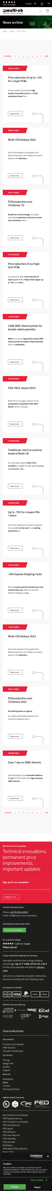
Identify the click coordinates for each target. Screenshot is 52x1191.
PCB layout (8, 1128)
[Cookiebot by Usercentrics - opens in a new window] (31, 1156)
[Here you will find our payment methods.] (7, 994)
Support (6, 1070)
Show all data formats (13, 1030)
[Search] (41, 11)
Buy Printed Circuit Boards (15, 1115)
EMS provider (9, 1142)
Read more (14, 113)
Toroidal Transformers (13, 1051)
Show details (37, 1180)
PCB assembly (9, 1138)
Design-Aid (8, 1063)
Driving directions (11, 1089)
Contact (28, 3)
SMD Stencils (9, 1047)
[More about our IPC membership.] (26, 1104)
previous (7, 55)
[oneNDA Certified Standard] (15, 1104)
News (5, 1082)
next (46, 55)
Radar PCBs (8, 1152)
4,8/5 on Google (22, 943)
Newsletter (8, 1079)
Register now (10, 896)
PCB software (9, 1131)
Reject (37, 1187)
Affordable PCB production (15, 1148)
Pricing (6, 1060)
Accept (14, 1187)
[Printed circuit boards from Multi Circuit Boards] (13, 11)
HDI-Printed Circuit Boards (15, 1121)
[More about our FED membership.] (42, 1104)
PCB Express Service (12, 1118)
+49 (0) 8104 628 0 (19, 912)
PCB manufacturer (11, 1125)
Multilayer (7, 1145)
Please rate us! (10, 947)
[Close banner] (48, 1156)
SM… (22, 468)
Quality (6, 1066)
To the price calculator (13, 930)
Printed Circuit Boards (13, 1044)
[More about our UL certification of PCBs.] (6, 1104)
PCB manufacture (11, 1135)
